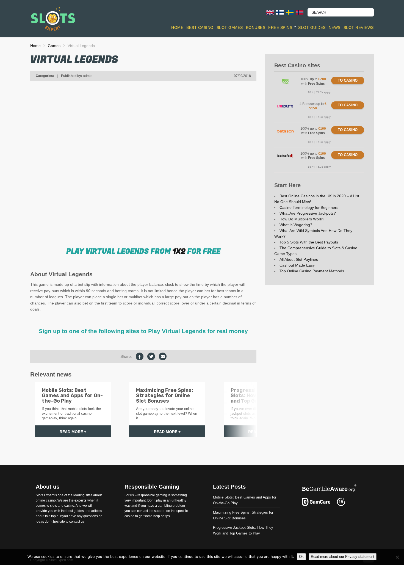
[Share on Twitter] (151, 356)
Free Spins (280, 27)
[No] (397, 557)
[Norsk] (299, 12)
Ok (301, 557)
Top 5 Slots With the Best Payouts (309, 242)
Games (54, 45)
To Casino (348, 80)
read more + (73, 432)
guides (79, 511)
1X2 (179, 251)
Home (177, 27)
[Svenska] (290, 12)
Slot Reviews (359, 27)
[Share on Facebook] (139, 356)
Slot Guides (312, 27)
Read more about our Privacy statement (342, 557)
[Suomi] (280, 12)
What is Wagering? (296, 225)
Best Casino (200, 27)
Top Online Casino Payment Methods (312, 271)
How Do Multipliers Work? (302, 219)
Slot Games (230, 27)
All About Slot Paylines (299, 259)
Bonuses (255, 27)
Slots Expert (45, 495)
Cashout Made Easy (297, 265)
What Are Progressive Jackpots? (308, 213)
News (335, 27)
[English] (270, 12)
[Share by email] (163, 356)
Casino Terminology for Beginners (309, 207)
